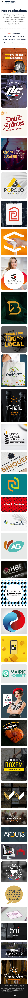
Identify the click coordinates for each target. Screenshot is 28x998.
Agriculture (16, 33)
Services (21, 43)
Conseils (4, 39)
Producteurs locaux (10, 43)
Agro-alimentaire (9, 36)
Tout (9, 33)
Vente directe (14, 46)
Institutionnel (21, 39)
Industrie (12, 39)
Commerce (20, 36)
